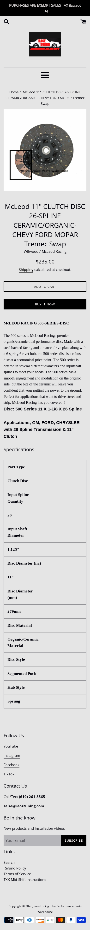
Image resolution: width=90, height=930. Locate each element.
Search (9, 862)
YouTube (11, 746)
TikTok (9, 774)
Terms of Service (17, 873)
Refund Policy (15, 868)
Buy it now (45, 304)
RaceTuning (41, 906)
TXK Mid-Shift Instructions (25, 879)
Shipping (26, 269)
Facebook (11, 764)
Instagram (12, 755)
